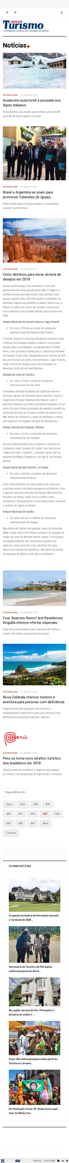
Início (9, 804)
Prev (22, 804)
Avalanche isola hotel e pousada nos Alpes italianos (32, 103)
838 (35, 804)
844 (57, 814)
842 (33, 814)
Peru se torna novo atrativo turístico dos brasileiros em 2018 (32, 761)
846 (21, 823)
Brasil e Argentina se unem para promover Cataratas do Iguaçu (28, 195)
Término (11, 833)
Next (45, 823)
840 (8, 814)
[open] (7, 12)
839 (48, 804)
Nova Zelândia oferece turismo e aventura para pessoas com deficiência (33, 700)
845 (8, 823)
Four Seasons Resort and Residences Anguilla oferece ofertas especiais (33, 620)
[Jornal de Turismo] (34, 26)
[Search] (62, 12)
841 (21, 814)
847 (33, 823)
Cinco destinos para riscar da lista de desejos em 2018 (32, 277)
